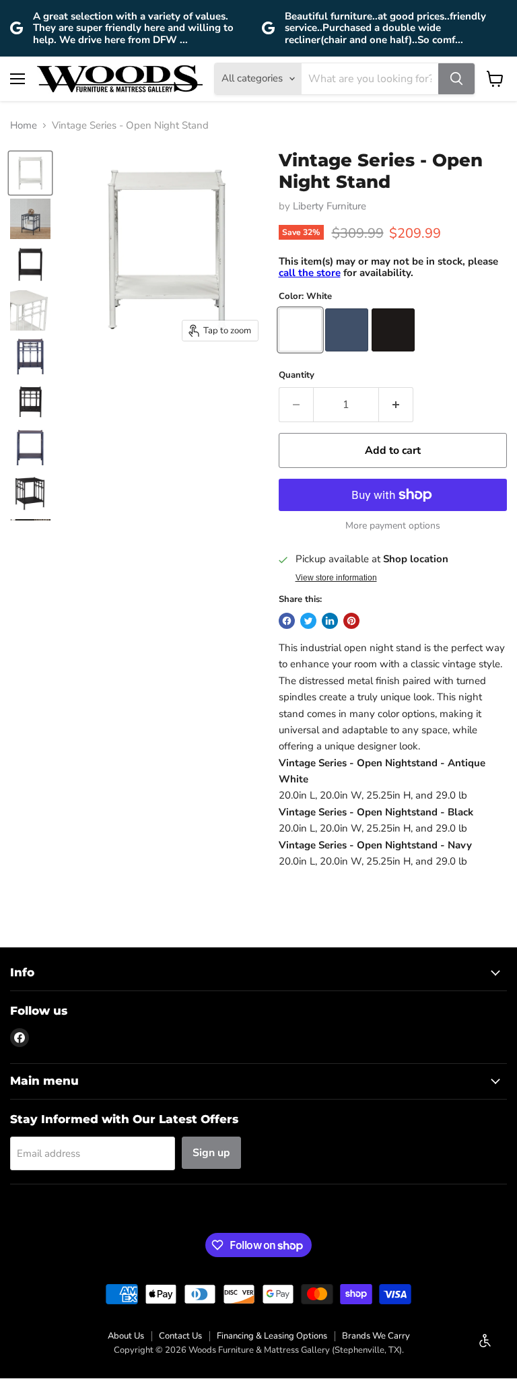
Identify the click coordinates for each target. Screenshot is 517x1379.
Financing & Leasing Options (272, 1336)
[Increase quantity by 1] (396, 404)
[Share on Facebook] (287, 621)
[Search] (456, 78)
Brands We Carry (376, 1336)
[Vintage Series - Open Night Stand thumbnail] (30, 173)
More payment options (392, 525)
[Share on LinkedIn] (330, 621)
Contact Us (180, 1336)
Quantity (296, 375)
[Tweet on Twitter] (308, 621)
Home (23, 125)
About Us (126, 1336)
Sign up (211, 1152)
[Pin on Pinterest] (351, 621)
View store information (336, 577)
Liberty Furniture (329, 206)
